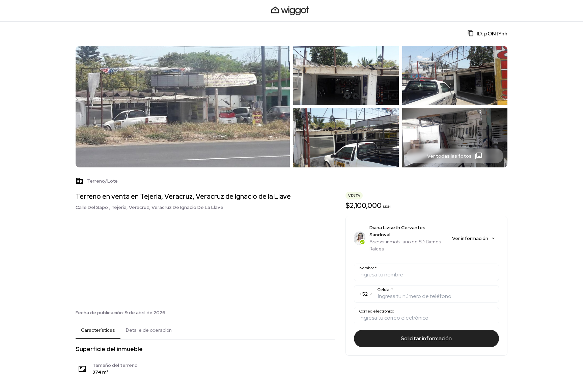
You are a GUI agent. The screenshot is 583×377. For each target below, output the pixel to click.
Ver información (470, 238)
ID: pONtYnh (492, 33)
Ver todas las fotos (449, 156)
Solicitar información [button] (426, 338)
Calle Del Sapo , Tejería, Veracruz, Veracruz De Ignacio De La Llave (149, 207)
